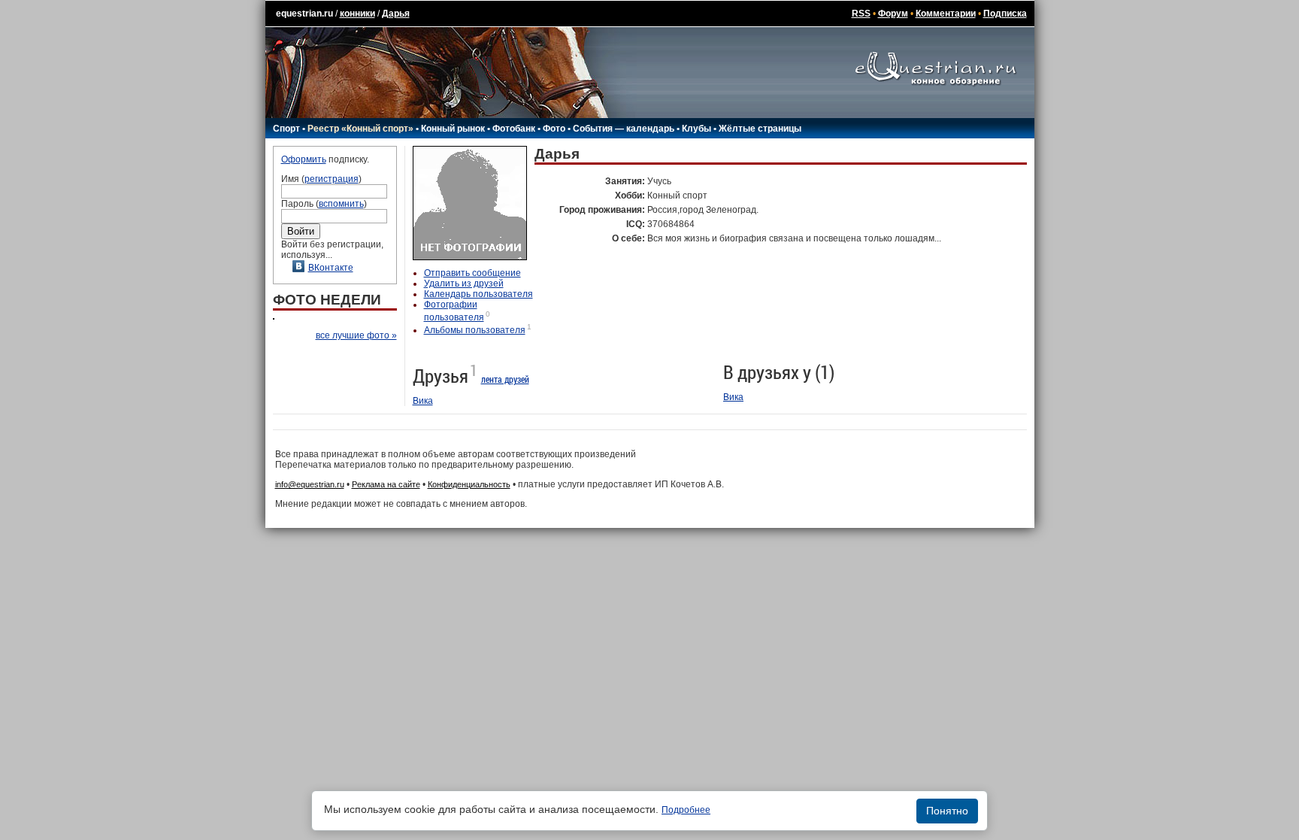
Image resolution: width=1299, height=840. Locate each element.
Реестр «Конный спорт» (360, 128)
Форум (893, 13)
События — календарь (623, 128)
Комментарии (946, 13)
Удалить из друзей (464, 283)
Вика (423, 401)
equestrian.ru (304, 13)
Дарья (396, 13)
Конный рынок (453, 128)
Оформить (303, 159)
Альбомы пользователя (474, 330)
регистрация (331, 179)
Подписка (1005, 13)
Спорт (286, 128)
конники (357, 13)
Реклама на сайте (386, 484)
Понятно (947, 811)
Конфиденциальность (469, 484)
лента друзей (505, 379)
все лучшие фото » (356, 335)
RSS (861, 13)
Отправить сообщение (472, 273)
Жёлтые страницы (760, 128)
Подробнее (686, 810)
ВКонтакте (330, 267)
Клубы (696, 128)
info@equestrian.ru (309, 484)
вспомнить (341, 204)
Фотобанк (513, 128)
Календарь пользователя (478, 294)
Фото (554, 128)
